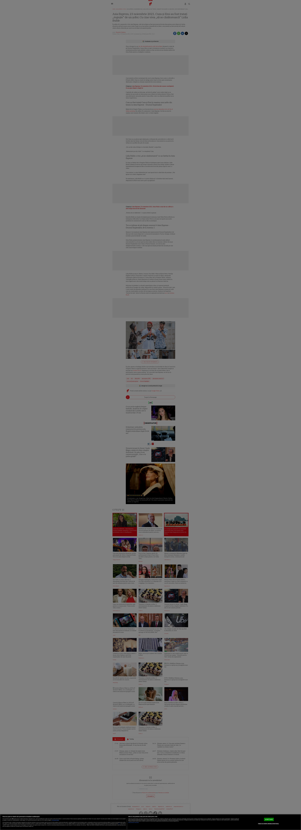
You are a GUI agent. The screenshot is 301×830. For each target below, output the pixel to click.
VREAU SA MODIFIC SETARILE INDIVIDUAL (268, 823)
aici (119, 823)
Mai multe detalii (55, 820)
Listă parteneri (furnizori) (133, 822)
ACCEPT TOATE (269, 819)
